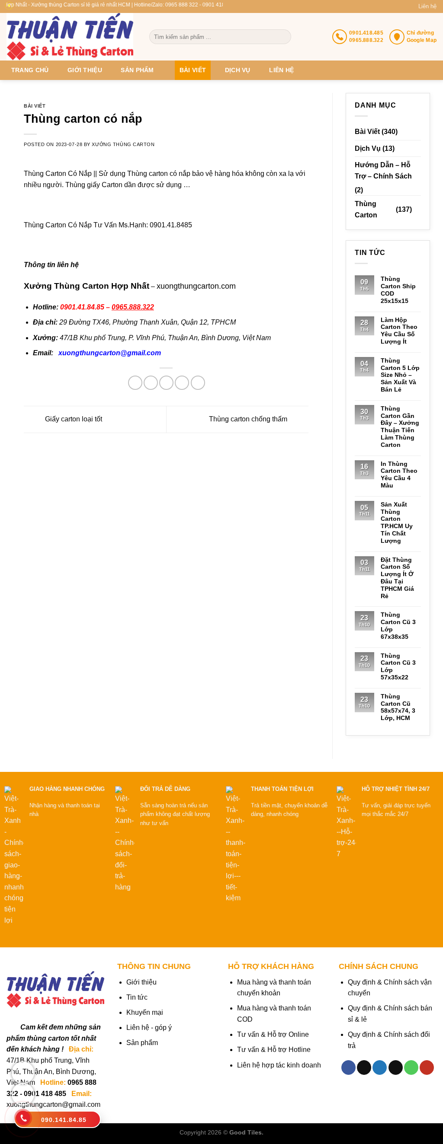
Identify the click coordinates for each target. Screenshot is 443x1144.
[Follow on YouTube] (427, 1067)
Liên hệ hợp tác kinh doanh (279, 1065)
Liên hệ (427, 6)
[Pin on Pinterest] (182, 383)
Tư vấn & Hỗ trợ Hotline (274, 1049)
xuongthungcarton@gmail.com (109, 353)
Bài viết (193, 70)
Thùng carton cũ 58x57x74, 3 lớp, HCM (398, 707)
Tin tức (137, 997)
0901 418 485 (45, 1093)
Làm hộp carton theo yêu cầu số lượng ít (399, 330)
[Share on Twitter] (151, 383)
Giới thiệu (84, 70)
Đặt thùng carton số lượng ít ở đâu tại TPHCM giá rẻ (397, 577)
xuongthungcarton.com (196, 286)
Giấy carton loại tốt (72, 419)
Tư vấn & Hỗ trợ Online (273, 1034)
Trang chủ (30, 70)
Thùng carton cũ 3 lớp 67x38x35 (398, 625)
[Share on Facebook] (135, 383)
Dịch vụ (237, 70)
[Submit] (283, 36)
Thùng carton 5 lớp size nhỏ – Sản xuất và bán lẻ (400, 375)
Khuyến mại (144, 1012)
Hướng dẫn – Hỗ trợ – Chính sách (383, 170)
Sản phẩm (142, 1042)
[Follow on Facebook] (348, 1067)
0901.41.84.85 (82, 307)
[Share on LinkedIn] (198, 383)
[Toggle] (417, 209)
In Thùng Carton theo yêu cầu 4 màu (399, 474)
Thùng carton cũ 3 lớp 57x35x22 (398, 666)
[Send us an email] (395, 1067)
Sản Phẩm (137, 70)
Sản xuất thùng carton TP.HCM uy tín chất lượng (397, 522)
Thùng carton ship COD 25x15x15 (398, 289)
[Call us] (411, 1067)
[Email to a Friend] (166, 383)
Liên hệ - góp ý (149, 1027)
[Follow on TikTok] (364, 1067)
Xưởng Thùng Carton (123, 144)
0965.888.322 (133, 307)
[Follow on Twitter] (379, 1067)
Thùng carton (366, 209)
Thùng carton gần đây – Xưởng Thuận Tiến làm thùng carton (400, 426)
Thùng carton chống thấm (249, 419)
